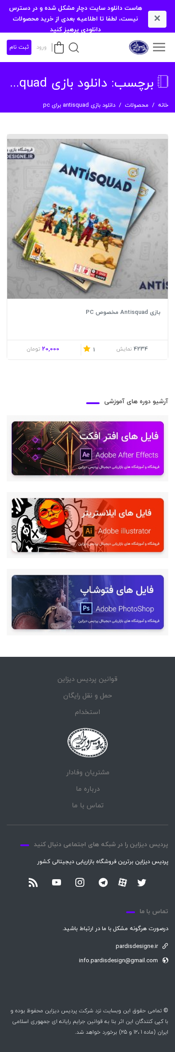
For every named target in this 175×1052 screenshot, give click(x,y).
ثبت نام (19, 47)
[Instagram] (80, 883)
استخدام (87, 712)
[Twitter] (141, 883)
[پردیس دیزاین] (138, 47)
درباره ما (88, 789)
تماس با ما (88, 805)
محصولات (137, 105)
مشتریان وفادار (87, 772)
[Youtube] (56, 883)
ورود (41, 47)
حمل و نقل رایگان (87, 696)
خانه (163, 105)
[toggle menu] (158, 47)
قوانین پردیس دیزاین (87, 679)
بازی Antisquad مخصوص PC (123, 313)
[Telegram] (103, 883)
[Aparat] (122, 882)
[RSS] (33, 883)
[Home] (87, 743)
